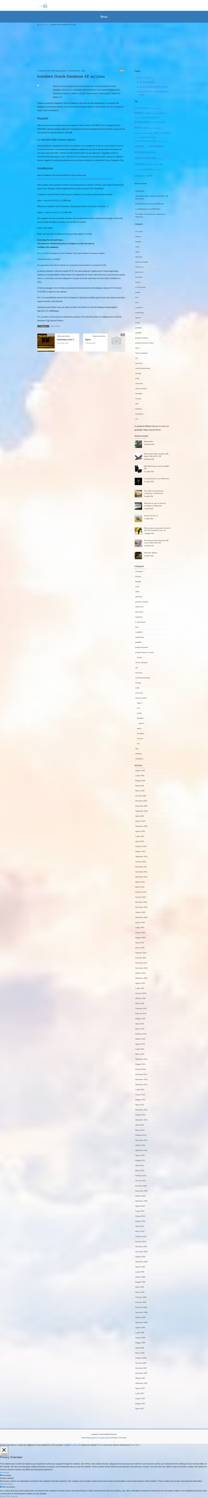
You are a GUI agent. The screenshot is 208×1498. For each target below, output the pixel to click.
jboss (151, 122)
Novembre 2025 (141, 806)
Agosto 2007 (140, 1388)
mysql (145, 127)
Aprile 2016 (139, 1024)
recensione (165, 133)
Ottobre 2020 (140, 912)
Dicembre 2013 (141, 1074)
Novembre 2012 (141, 1110)
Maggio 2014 (140, 1064)
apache (137, 108)
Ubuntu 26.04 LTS (151, 516)
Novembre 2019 (141, 968)
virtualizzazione (145, 152)
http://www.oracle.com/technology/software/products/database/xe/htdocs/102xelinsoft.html (75, 179)
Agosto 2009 (140, 1267)
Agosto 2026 (140, 770)
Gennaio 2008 (140, 1363)
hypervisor (155, 117)
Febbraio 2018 (140, 1008)
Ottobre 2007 (140, 1378)
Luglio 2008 (139, 1333)
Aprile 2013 (139, 1105)
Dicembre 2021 (141, 867)
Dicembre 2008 (141, 1307)
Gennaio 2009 (140, 1302)
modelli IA (139, 307)
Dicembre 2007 (141, 1368)
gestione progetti (141, 262)
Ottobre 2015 (140, 1039)
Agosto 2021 (140, 882)
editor (137, 252)
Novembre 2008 (141, 1312)
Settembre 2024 (141, 826)
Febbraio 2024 (140, 846)
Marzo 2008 (139, 1353)
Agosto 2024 (140, 831)
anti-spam (139, 231)
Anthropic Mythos (150, 553)
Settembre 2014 (141, 1059)
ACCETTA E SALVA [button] (8, 1496)
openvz (158, 128)
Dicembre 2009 (141, 1247)
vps (161, 164)
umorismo (139, 383)
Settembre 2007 (141, 1383)
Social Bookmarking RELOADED (153, 87)
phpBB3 (138, 333)
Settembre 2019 (141, 978)
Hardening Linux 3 (65, 340)
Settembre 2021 (141, 877)
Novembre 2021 (141, 872)
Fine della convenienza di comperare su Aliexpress (150, 215)
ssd (159, 141)
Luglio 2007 (139, 1393)
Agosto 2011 (140, 1155)
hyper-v (138, 282)
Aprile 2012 (139, 1125)
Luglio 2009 (139, 1272)
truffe (137, 378)
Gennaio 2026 (140, 796)
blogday (138, 242)
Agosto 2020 (140, 922)
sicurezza (151, 137)
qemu (156, 133)
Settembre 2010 (141, 1201)
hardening (145, 118)
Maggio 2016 (140, 1019)
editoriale (138, 257)
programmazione (141, 338)
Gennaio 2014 (140, 1069)
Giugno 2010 (140, 1216)
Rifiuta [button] (100, 1445)
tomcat (167, 141)
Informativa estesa (147, 82)
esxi (166, 113)
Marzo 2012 (139, 1130)
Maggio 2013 (140, 1100)
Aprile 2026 (139, 786)
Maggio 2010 (140, 1221)
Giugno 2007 (140, 1398)
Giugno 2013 (140, 1095)
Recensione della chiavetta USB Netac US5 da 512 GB (151, 197)
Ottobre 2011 (140, 1145)
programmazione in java (144, 343)
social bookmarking (142, 368)
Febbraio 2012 (140, 1135)
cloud (137, 247)
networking (139, 313)
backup (145, 108)
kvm (163, 122)
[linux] (116, 339)
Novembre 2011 (141, 1140)
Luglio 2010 (139, 1211)
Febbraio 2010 (140, 1236)
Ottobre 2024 (140, 821)
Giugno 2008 (140, 1338)
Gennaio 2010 (140, 1241)
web (136, 404)
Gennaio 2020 (140, 958)
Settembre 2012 (141, 1120)
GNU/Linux (139, 267)
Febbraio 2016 (140, 1034)
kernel (156, 122)
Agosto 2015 (140, 1044)
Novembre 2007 (141, 1373)
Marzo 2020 (139, 948)
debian (139, 112)
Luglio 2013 (139, 1090)
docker (148, 113)
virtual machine (145, 158)
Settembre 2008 (141, 1322)
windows (148, 169)
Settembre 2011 (141, 1150)
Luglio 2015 (139, 1049)
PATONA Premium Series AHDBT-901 (149, 204)
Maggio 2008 (140, 1343)
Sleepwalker (140, 191)
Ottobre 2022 (140, 851)
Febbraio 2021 (140, 892)
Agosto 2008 (140, 1327)
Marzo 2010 (139, 1231)
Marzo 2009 (139, 1292)
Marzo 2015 (139, 1054)
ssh (163, 141)
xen (149, 175)
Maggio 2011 (140, 1160)
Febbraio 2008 (140, 1358)
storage (138, 373)
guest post (139, 272)
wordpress (140, 175)
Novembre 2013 (141, 1079)
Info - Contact (145, 78)
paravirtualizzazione (141, 133)
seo (136, 358)
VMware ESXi (152, 164)
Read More (135, 1445)
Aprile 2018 (139, 1003)
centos (152, 108)
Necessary (6, 1475)
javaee (137, 292)
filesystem (137, 117)
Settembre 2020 (141, 917)
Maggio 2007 (140, 1404)
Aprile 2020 (139, 943)
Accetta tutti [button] (75, 1445)
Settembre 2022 (141, 856)
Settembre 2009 (141, 1262)
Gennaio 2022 (140, 862)
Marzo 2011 (139, 1170)
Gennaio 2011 (140, 1181)
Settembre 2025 (141, 811)
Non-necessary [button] (6, 1484)
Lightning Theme (104, 1438)
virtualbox (156, 146)
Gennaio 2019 (140, 993)
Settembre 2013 (141, 1084)
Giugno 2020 (140, 932)
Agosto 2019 (140, 983)
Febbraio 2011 (140, 1176)
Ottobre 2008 (140, 1317)
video (146, 147)
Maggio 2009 (140, 1282)
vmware (139, 164)
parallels (138, 328)
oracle (58, 326)
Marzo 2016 (139, 1029)
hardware (139, 277)
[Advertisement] (104, 44)
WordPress (93, 1438)
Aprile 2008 (139, 1348)
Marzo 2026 (139, 791)
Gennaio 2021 (140, 897)
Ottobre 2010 (140, 1196)
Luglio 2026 (139, 775)
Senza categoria (141, 353)
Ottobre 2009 (140, 1257)
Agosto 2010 (140, 1206)
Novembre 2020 (141, 907)
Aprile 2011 (139, 1165)
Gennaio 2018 (140, 1013)
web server (138, 170)
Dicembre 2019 (141, 963)
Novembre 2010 (141, 1191)
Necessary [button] (4, 1472)
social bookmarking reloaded (145, 141)
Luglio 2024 (139, 836)
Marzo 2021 (139, 887)
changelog (158, 108)
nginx (152, 128)
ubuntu (139, 146)
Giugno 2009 (140, 1277)
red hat (136, 137)
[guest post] (46, 342)
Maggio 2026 (140, 781)
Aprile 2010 (139, 1226)
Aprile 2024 (139, 841)
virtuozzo (160, 158)
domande (154, 113)
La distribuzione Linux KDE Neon (147, 209)
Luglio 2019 (139, 988)
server (143, 137)
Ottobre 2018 (140, 998)
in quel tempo (140, 287)
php (150, 133)
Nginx (88, 340)
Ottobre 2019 (140, 973)
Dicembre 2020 (141, 902)
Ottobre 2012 (140, 1115)
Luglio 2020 (139, 927)
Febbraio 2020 (140, 953)
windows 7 (158, 170)
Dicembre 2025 (141, 801)
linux (122, 70)
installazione (141, 121)
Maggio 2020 (140, 938)
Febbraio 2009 (140, 1297)
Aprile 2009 (139, 1287)
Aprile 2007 (139, 1409)
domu (161, 113)
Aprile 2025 (139, 816)
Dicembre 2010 (141, 1186)
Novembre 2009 (141, 1252)
